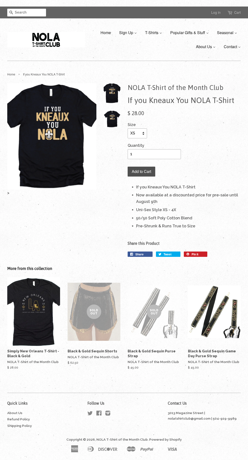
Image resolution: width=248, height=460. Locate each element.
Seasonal (225, 32)
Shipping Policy (19, 426)
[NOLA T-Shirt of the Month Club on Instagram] (107, 414)
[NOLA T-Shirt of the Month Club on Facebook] (99, 414)
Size (132, 124)
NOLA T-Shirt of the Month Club (122, 439)
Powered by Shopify (165, 439)
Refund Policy (18, 419)
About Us (204, 46)
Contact (231, 46)
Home (106, 32)
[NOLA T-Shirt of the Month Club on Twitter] (90, 414)
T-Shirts (152, 32)
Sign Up (126, 32)
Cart (237, 12)
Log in (216, 12)
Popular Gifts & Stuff (188, 32)
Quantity (136, 145)
